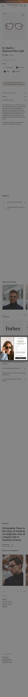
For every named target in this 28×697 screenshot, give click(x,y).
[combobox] (20, 350)
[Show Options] (25, 350)
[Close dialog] (26, 337)
